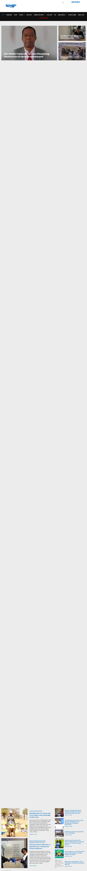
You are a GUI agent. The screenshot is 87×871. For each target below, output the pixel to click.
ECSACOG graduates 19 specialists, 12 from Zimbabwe (74, 832)
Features (40, 811)
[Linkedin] (75, 2)
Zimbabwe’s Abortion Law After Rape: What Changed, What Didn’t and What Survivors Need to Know (71, 37)
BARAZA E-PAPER (81, 15)
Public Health (49, 15)
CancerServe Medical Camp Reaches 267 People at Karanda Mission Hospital (71, 57)
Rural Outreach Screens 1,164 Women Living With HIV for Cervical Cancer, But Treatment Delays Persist (74, 842)
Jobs (55, 15)
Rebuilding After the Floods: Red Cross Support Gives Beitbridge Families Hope (39, 815)
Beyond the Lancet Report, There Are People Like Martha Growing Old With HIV (74, 863)
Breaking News (9, 15)
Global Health (29, 15)
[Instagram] (77, 2)
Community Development (39, 15)
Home (3, 15)
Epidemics (21, 15)
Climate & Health (33, 811)
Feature (15, 15)
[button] (21, 15)
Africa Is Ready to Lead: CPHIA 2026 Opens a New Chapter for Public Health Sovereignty (74, 853)
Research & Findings (72, 15)
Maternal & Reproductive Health (37, 842)
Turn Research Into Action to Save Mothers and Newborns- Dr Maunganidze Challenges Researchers (74, 822)
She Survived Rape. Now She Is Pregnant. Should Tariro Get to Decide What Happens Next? (73, 812)
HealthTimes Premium (43, 18)
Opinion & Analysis (61, 15)
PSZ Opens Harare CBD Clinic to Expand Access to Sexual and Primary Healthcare (39, 846)
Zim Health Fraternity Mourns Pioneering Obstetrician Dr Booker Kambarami (26, 55)
